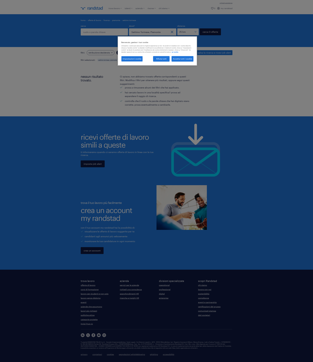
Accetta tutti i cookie (182, 59)
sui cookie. (175, 52)
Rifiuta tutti (161, 59)
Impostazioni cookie (132, 59)
